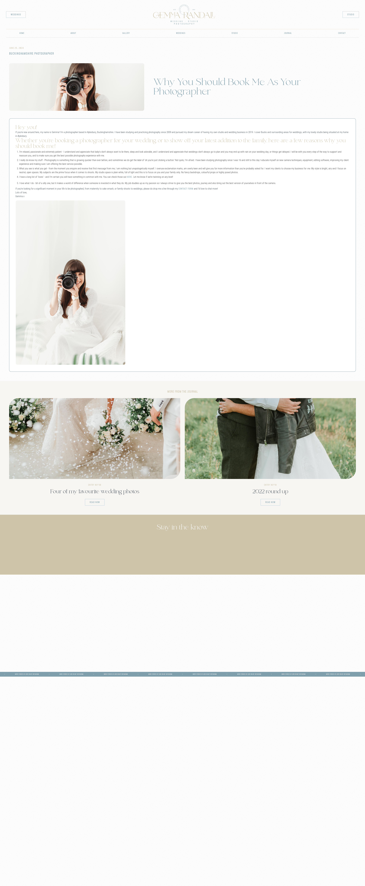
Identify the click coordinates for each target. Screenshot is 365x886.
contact (342, 33)
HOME (21, 33)
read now (95, 502)
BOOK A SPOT (327, 776)
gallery (126, 33)
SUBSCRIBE (327, 788)
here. (130, 177)
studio (350, 14)
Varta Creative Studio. (210, 882)
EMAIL (327, 782)
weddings (16, 14)
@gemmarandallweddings (342, 687)
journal (288, 33)
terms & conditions (193, 878)
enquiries (260, 782)
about (73, 33)
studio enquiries (274, 658)
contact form (186, 188)
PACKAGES (105, 776)
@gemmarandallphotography (25, 687)
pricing (260, 776)
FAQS (104, 788)
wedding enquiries (91, 658)
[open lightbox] (70, 282)
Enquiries (104, 782)
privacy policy (169, 878)
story (38, 776)
